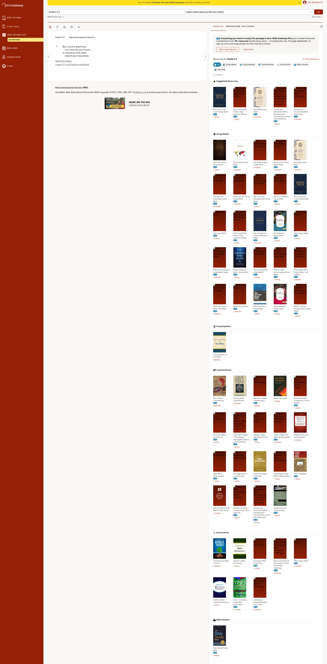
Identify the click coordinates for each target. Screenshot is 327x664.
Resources (218, 26)
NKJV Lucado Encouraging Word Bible (282, 272)
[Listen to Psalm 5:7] (79, 27)
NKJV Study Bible (240, 306)
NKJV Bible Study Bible (220, 649)
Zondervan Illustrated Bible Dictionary (301, 111)
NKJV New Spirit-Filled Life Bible (220, 307)
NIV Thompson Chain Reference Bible (261, 235)
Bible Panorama (280, 398)
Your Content (247, 26)
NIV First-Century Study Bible (281, 197)
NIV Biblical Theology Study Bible (219, 198)
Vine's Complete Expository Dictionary (240, 602)
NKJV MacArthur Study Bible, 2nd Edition (301, 272)
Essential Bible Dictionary (260, 562)
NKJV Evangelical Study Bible (261, 271)
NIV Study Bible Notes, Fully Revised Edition (240, 111)
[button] (312, 2)
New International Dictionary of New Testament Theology (281, 564)
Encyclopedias (223, 326)
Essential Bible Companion (219, 436)
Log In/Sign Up (315, 2)
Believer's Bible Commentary (260, 399)
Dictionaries (222, 532)
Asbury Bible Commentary (238, 399)
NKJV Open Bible (301, 561)
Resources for (225, 59)
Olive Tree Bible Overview (260, 475)
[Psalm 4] (48, 56)
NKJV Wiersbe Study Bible (259, 307)
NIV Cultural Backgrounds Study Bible (262, 198)
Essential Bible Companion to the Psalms (301, 400)
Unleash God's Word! (139, 105)
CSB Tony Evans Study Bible (219, 163)
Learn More (248, 49)
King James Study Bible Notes (281, 163)
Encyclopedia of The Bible (220, 355)
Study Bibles (222, 134)
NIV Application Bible (260, 110)
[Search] (318, 11)
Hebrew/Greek (233, 26)
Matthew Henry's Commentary (301, 436)
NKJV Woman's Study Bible (280, 307)
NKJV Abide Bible (301, 233)
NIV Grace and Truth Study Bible (220, 110)
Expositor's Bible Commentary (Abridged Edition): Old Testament (241, 438)
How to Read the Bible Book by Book (282, 436)
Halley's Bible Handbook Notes (261, 436)
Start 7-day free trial (227, 49)
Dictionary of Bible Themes (221, 562)
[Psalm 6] (206, 56)
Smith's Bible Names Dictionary (220, 601)
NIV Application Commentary (240, 475)
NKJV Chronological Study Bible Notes (221, 271)
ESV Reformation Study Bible (261, 163)
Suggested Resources (227, 81)
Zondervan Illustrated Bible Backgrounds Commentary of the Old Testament (282, 114)
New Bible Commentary (218, 475)
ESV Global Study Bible (240, 163)
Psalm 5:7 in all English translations (72, 64)
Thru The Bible (300, 474)
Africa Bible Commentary (218, 399)
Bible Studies (223, 619)
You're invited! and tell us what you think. (174, 2)
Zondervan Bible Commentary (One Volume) (241, 510)
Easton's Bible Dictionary (239, 562)
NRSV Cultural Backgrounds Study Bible (302, 308)
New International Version (68, 87)
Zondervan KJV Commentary (280, 509)
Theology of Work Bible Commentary (282, 475)
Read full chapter (63, 61)
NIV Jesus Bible (219, 233)
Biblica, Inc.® (142, 92)
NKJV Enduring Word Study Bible (240, 271)
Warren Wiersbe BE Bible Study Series (221, 509)
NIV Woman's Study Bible (279, 234)
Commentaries (223, 370)
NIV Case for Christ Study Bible (241, 197)
